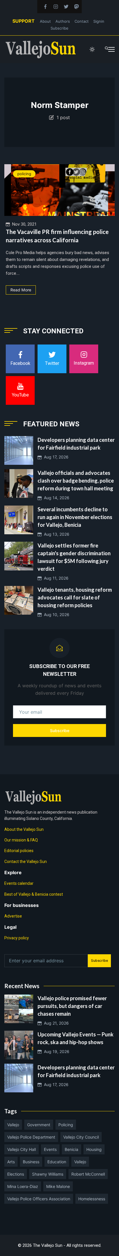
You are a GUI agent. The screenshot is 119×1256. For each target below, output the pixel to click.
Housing (94, 1149)
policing (24, 173)
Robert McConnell (88, 1174)
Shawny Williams (47, 1174)
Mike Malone (58, 1186)
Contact (82, 21)
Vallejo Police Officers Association (38, 1198)
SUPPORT (23, 21)
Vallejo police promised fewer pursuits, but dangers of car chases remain (72, 1006)
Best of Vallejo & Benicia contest (33, 894)
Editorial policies (19, 850)
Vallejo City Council (81, 1137)
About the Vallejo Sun (24, 829)
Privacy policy (16, 938)
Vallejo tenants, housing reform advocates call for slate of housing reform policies (75, 597)
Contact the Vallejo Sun (25, 861)
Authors (62, 21)
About (45, 21)
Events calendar (19, 883)
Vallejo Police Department (31, 1137)
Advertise (13, 916)
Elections (15, 1174)
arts (11, 1161)
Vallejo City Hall (21, 1149)
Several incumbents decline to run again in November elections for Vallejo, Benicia (75, 517)
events (50, 1149)
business (31, 1161)
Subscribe (59, 28)
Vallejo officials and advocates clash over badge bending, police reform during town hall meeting (76, 480)
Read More (20, 289)
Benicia (71, 1149)
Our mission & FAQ (21, 840)
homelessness (91, 1198)
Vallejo (13, 1124)
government (38, 1124)
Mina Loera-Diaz (22, 1186)
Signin (98, 21)
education (56, 1161)
